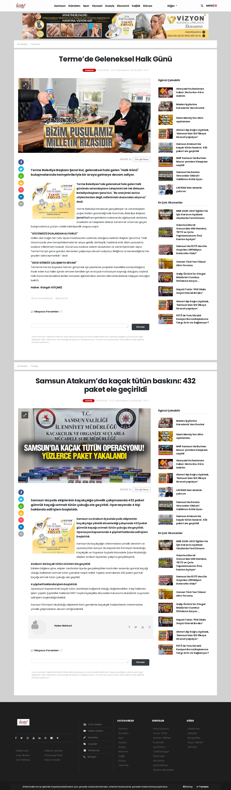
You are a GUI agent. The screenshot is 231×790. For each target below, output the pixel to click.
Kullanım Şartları (53, 750)
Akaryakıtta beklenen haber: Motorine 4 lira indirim (190, 92)
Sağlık (136, 6)
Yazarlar (92, 737)
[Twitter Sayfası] (22, 738)
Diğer (171, 6)
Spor (86, 6)
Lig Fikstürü (159, 747)
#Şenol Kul (61, 298)
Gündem (74, 6)
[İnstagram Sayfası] (29, 738)
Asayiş (109, 6)
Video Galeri (95, 731)
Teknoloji (123, 765)
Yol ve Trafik (160, 733)
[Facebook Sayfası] (17, 738)
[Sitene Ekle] (59, 738)
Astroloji (192, 747)
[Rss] (47, 738)
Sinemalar (159, 756)
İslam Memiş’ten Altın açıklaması (189, 119)
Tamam (204, 786)
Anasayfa (22, 44)
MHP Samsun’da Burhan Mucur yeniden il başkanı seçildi (192, 161)
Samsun (60, 6)
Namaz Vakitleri (162, 738)
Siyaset (97, 6)
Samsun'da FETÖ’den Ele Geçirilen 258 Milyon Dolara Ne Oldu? (191, 249)
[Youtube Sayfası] (35, 738)
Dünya (147, 6)
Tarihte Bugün (161, 751)
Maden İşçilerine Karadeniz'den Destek (190, 106)
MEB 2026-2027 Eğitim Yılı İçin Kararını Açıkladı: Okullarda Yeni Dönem (192, 214)
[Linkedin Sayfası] (41, 738)
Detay (189, 786)
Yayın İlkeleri (22, 755)
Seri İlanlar (159, 760)
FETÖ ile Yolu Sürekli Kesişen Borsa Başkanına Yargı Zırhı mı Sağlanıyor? (192, 319)
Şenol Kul (82, 217)
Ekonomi (123, 6)
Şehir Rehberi (160, 765)
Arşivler (92, 744)
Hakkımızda (22, 750)
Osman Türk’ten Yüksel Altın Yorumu (191, 263)
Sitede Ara (193, 728)
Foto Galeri (95, 724)
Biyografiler (194, 738)
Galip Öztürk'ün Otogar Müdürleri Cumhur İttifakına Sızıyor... (191, 277)
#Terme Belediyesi (42, 298)
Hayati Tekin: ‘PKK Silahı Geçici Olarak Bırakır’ (191, 291)
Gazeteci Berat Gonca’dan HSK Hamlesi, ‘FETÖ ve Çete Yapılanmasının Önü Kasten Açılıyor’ (191, 232)
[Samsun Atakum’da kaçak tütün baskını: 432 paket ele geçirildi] (84, 445)
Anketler (192, 733)
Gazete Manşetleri (163, 770)
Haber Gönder (52, 760)
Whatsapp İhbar (53, 755)
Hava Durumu (161, 728)
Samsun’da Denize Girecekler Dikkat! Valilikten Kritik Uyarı (189, 175)
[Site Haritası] (52, 738)
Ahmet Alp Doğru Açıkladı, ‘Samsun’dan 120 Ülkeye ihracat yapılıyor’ (192, 133)
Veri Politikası (23, 760)
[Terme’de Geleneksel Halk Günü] (84, 115)
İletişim (91, 756)
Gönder (140, 326)
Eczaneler (158, 742)
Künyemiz (94, 750)
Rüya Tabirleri (195, 742)
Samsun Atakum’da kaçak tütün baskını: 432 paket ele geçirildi (191, 147)
